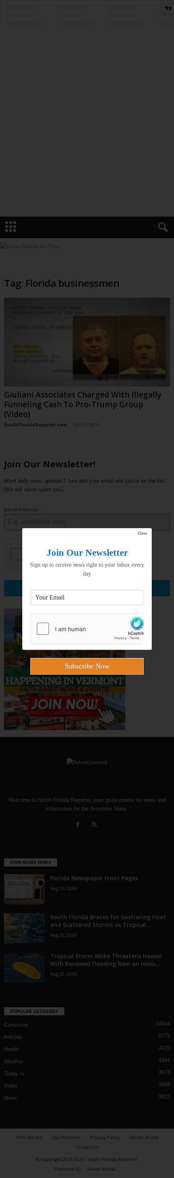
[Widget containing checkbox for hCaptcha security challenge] (87, 628)
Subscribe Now (87, 666)
